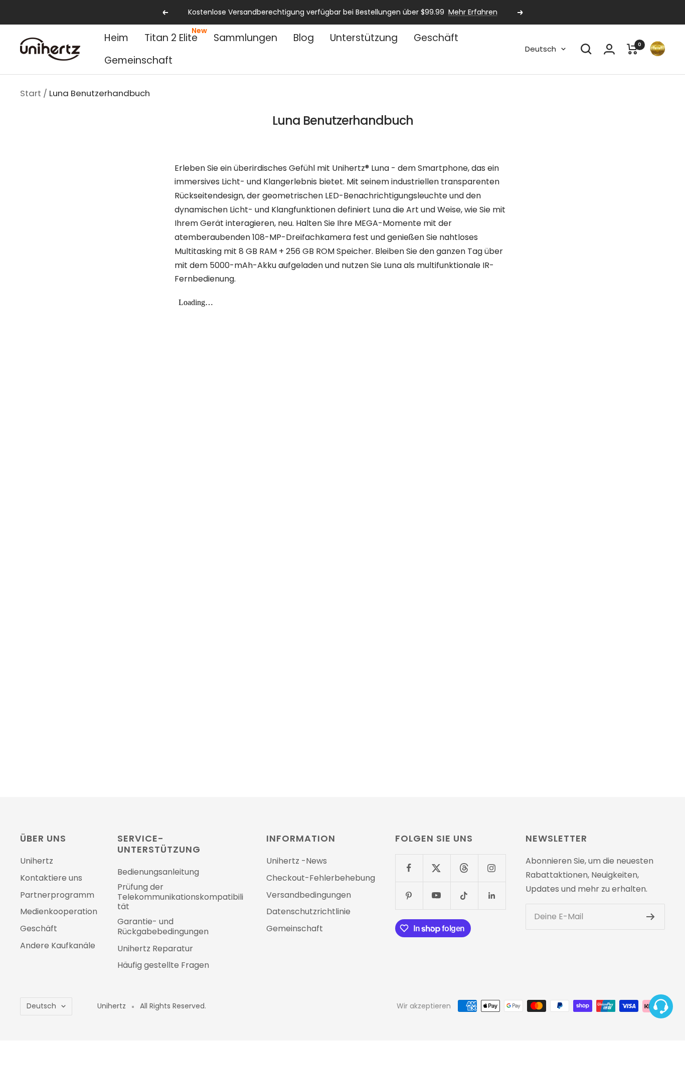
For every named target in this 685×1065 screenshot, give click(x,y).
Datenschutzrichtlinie (308, 912)
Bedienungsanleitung (158, 872)
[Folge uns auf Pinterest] (409, 895)
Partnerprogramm (57, 895)
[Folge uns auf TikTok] (464, 895)
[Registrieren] (650, 916)
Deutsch (540, 49)
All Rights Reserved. (173, 1006)
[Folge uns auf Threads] (464, 868)
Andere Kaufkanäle (57, 946)
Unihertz (36, 861)
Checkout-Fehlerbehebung (320, 878)
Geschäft (436, 38)
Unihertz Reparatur (155, 949)
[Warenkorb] (632, 49)
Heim (116, 38)
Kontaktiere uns (51, 878)
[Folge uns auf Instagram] (491, 868)
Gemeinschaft (138, 60)
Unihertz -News (296, 861)
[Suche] (586, 49)
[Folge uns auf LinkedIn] (491, 895)
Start (30, 93)
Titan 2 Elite (171, 38)
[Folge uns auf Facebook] (409, 868)
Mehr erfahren (472, 12)
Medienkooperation (58, 912)
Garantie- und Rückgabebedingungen (163, 926)
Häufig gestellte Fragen (163, 965)
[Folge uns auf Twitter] (436, 868)
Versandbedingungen (308, 895)
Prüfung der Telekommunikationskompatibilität (180, 897)
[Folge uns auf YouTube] (436, 895)
